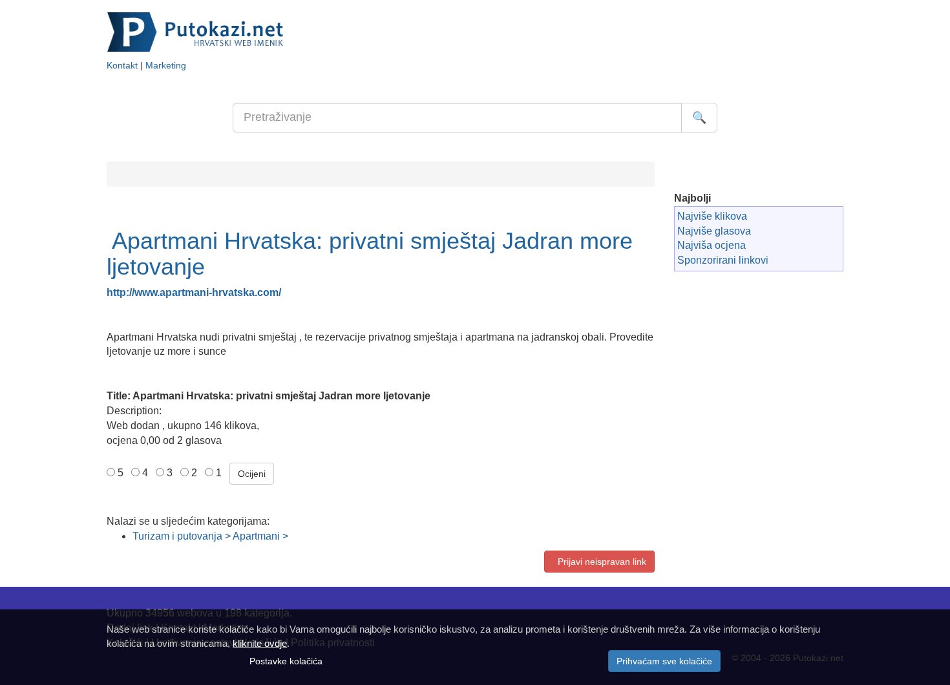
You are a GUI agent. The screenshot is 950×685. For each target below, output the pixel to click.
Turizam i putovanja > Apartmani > (210, 536)
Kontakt (122, 65)
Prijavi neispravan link (599, 561)
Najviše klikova (712, 216)
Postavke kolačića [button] (285, 661)
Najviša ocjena (711, 245)
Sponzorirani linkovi (722, 260)
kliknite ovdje (260, 643)
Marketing (165, 65)
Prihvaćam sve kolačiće (664, 661)
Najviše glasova (714, 231)
